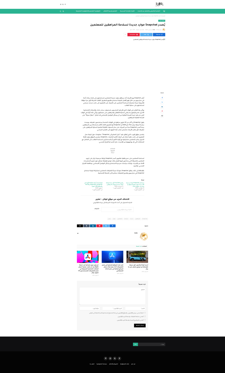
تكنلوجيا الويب (162, 20)
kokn (154, 29)
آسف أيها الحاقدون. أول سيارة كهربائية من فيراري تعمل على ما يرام (138, 267)
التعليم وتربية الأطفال (110, 11)
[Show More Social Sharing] (125, 34)
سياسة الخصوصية (102, 364)
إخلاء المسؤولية (124, 364)
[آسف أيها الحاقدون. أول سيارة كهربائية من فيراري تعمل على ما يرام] (137, 257)
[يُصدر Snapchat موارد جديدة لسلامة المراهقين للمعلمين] (112, 63)
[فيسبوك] (162, 97)
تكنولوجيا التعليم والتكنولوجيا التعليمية (88, 11)
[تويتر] (162, 102)
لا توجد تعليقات (139, 29)
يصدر (109, 218)
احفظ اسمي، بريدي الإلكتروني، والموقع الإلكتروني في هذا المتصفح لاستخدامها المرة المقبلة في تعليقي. (116, 313)
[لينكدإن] (162, 106)
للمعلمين (120, 218)
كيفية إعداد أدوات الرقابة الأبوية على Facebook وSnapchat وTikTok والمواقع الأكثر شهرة (93, 184)
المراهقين (137, 218)
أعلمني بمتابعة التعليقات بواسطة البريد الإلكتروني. (131, 316)
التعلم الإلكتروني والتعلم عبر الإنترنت (149, 11)
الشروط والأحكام (113, 364)
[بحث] (63, 11)
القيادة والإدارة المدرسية (127, 11)
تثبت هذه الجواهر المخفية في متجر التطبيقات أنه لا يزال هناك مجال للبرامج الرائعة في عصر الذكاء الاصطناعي (112, 268)
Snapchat (144, 218)
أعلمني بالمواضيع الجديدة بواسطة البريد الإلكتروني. (130, 320)
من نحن (133, 364)
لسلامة (126, 218)
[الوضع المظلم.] (61, 11)
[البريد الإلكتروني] (162, 115)
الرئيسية (163, 16)
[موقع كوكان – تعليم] (159, 4)
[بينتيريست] (162, 111)
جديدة (131, 218)
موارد (114, 218)
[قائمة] (164, 11)
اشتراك (96, 209)
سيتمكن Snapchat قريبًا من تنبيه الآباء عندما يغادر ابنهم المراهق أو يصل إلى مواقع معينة (135, 184)
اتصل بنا (92, 364)
